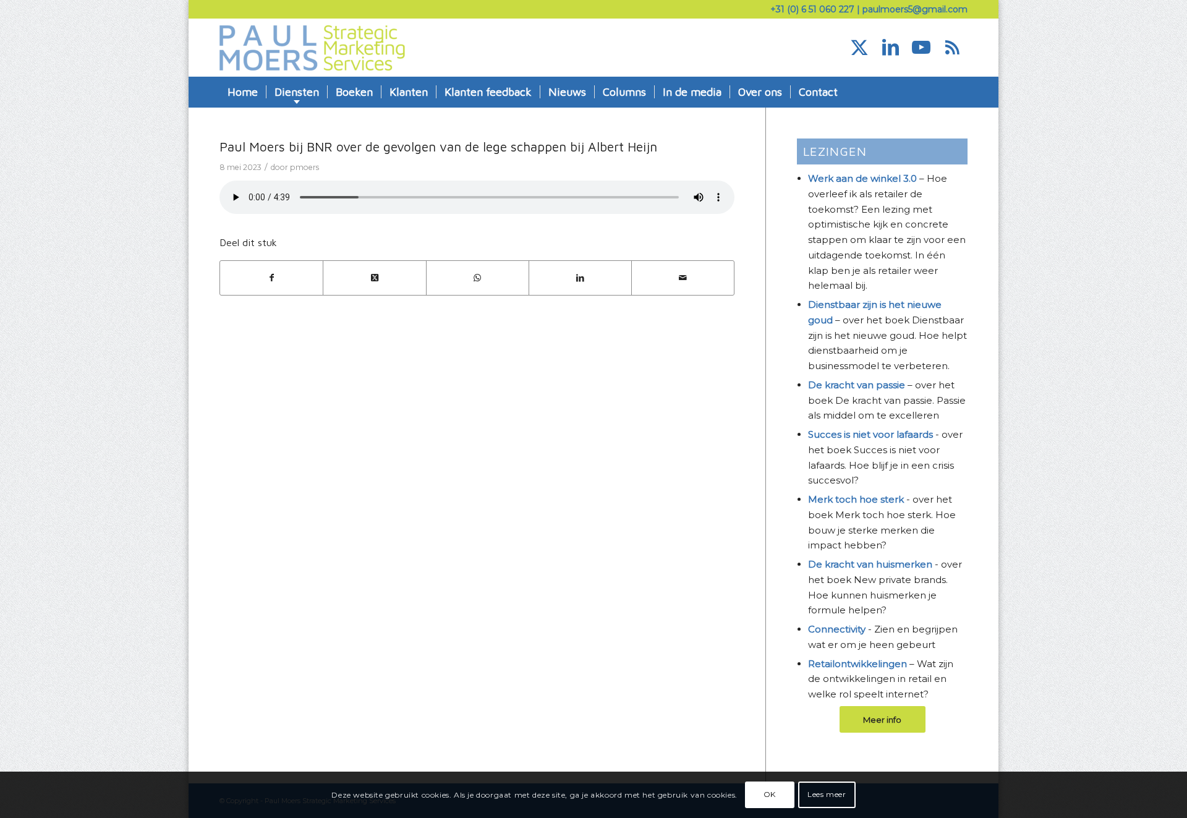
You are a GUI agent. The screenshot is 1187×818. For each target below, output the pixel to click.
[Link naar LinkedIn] (890, 47)
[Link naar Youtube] (921, 47)
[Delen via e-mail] (683, 278)
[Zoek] (959, 92)
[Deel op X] (374, 278)
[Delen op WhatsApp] (478, 278)
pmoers (304, 167)
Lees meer (826, 794)
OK (770, 794)
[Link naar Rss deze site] (952, 47)
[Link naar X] (859, 47)
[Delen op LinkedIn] (580, 278)
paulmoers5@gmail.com (915, 9)
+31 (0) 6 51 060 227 (812, 9)
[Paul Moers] (312, 48)
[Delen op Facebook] (271, 278)
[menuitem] (242, 92)
